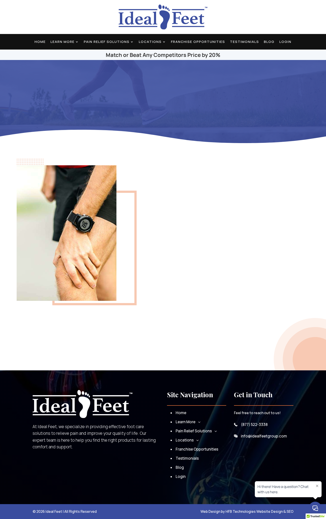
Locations (150, 42)
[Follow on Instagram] (44, 17)
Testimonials (244, 42)
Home (40, 42)
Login (285, 42)
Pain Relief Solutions (107, 42)
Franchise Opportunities (198, 42)
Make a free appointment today (178, 334)
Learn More (63, 42)
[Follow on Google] (21, 17)
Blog (269, 42)
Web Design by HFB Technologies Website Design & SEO (246, 511)
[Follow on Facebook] (33, 17)
